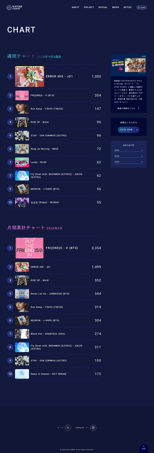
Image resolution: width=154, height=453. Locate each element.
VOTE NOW (126, 130)
